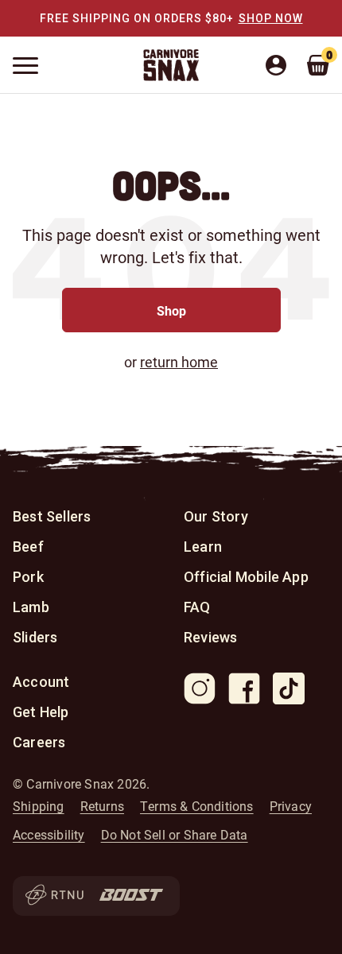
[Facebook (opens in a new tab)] (244, 688)
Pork (28, 576)
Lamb (31, 607)
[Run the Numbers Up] (54, 896)
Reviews (210, 637)
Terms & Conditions (197, 806)
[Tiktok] (289, 688)
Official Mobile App (246, 576)
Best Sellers (52, 516)
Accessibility (49, 834)
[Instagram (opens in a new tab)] (200, 688)
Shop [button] (171, 310)
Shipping (38, 806)
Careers (39, 742)
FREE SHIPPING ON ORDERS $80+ (137, 18)
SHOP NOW (271, 18)
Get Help (41, 712)
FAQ (197, 607)
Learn (203, 546)
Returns (102, 806)
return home (179, 361)
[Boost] (131, 896)
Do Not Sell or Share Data (174, 834)
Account (41, 681)
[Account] (283, 65)
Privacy (291, 806)
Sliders (35, 637)
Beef (28, 546)
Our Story (216, 516)
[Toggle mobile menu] (25, 65)
